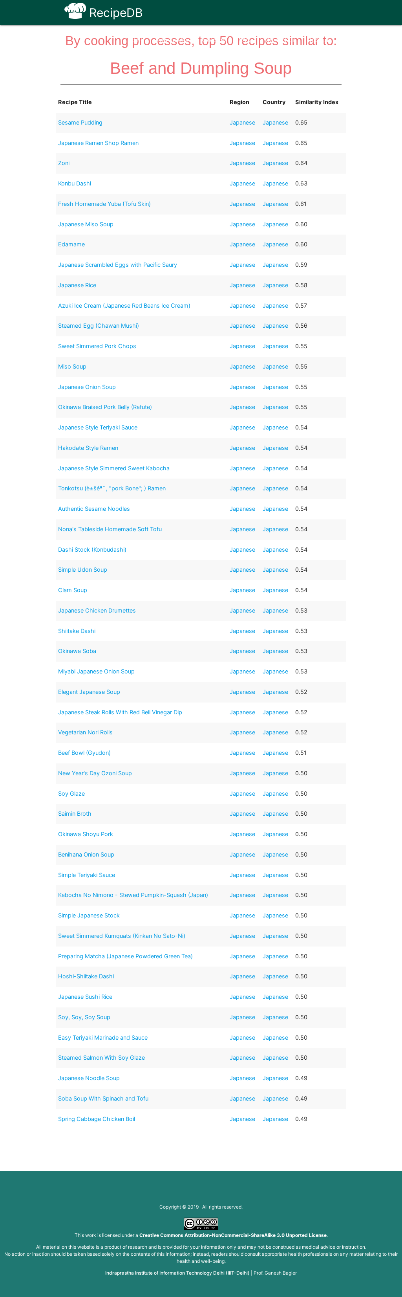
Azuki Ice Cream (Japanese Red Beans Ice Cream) (124, 305)
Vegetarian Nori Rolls (85, 732)
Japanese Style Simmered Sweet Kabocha (114, 468)
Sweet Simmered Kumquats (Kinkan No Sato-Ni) (121, 935)
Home (136, 40)
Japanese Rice (77, 285)
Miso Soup (72, 366)
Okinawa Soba (77, 651)
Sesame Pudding (80, 122)
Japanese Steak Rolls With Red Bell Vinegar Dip (120, 712)
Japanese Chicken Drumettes (97, 610)
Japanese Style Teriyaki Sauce (97, 427)
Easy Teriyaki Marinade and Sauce (103, 1037)
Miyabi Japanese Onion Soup (96, 671)
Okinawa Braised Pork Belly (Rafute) (105, 407)
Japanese (242, 122)
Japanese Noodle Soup (89, 1078)
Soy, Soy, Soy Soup (84, 1017)
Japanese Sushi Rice (85, 996)
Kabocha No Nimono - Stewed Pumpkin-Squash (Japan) (133, 895)
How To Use (171, 40)
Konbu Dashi (74, 183)
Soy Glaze (71, 793)
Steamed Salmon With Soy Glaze (101, 1057)
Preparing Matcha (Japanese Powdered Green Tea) (125, 956)
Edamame (71, 244)
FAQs (246, 40)
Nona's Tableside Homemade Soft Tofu (110, 529)
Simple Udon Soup (82, 569)
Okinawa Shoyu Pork (85, 834)
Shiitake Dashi (76, 631)
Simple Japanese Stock (89, 915)
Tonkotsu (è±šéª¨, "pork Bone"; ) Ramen (112, 488)
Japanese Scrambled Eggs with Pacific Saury (117, 264)
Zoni (63, 163)
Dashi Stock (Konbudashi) (92, 549)
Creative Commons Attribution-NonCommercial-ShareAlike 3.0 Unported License (233, 1235)
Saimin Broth (74, 813)
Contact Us (280, 40)
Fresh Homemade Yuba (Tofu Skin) (104, 203)
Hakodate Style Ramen (88, 447)
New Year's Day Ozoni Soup (95, 773)
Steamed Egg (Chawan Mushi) (98, 325)
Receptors (213, 40)
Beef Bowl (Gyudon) (84, 752)
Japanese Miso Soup (85, 224)
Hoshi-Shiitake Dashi (86, 976)
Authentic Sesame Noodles (94, 508)
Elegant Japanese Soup (89, 691)
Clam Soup (72, 590)
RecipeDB (114, 13)
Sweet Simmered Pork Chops (97, 346)
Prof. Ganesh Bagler (275, 1273)
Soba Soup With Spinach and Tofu (103, 1098)
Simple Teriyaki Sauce (86, 875)
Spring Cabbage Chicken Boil (96, 1119)
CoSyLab (319, 40)
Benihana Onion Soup (86, 854)
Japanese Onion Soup (87, 387)
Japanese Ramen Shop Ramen (98, 143)
